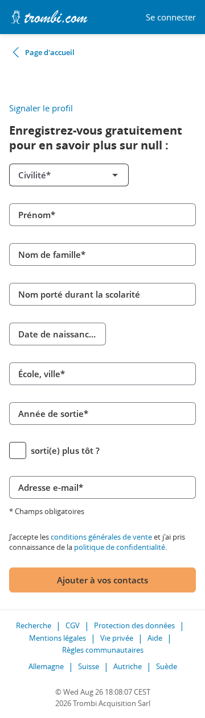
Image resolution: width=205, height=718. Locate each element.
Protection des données (134, 625)
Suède (166, 666)
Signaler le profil (41, 108)
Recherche (33, 625)
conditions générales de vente (101, 537)
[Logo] (49, 17)
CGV (72, 625)
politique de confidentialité (119, 547)
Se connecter (171, 17)
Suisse (88, 666)
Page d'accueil (50, 52)
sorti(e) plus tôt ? (65, 450)
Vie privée (116, 638)
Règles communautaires (103, 650)
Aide (154, 638)
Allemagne (46, 666)
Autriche (127, 666)
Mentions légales (57, 638)
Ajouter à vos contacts (102, 580)
